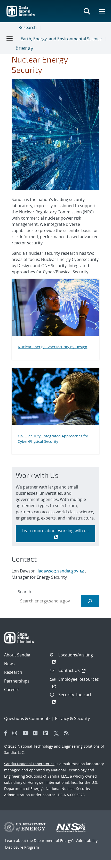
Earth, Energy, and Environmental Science (61, 39)
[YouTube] (26, 733)
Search (24, 591)
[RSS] (68, 733)
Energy (24, 47)
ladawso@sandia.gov (58, 571)
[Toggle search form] (86, 11)
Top (95, 854)
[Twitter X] (57, 733)
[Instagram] (16, 733)
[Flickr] (37, 733)
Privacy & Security (72, 718)
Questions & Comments (27, 718)
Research (28, 27)
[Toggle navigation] (9, 38)
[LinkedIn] (47, 733)
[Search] (90, 601)
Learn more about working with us (56, 530)
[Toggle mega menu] (102, 11)
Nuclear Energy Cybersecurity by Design (52, 346)
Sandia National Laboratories (29, 763)
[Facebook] (6, 733)
